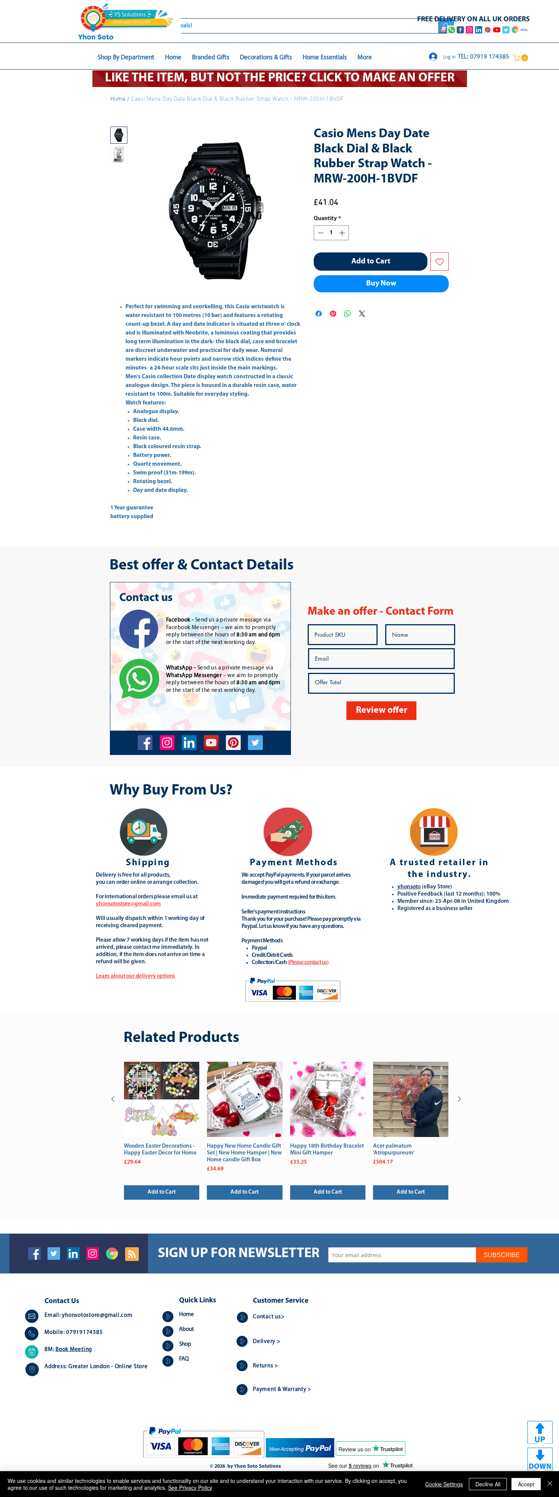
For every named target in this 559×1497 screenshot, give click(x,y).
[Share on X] (362, 313)
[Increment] (343, 233)
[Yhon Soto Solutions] (211, 742)
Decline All (487, 1484)
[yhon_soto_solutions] (167, 742)
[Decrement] (320, 233)
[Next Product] (459, 1099)
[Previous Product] (113, 1099)
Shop (185, 1344)
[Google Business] (112, 1253)
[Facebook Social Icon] (34, 1253)
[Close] (549, 1484)
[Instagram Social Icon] (92, 1253)
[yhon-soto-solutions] (189, 742)
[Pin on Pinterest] (333, 313)
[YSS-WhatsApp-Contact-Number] (451, 29)
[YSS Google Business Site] (515, 29)
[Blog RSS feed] (132, 1254)
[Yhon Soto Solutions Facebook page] (460, 29)
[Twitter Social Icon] (54, 1253)
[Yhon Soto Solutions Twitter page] (506, 29)
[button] (521, 57)
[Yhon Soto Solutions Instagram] (469, 29)
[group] (286, 1130)
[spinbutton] (331, 233)
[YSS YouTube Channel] (496, 29)
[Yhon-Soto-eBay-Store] (524, 29)
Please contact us (308, 963)
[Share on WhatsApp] (347, 313)
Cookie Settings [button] (444, 1484)
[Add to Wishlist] (439, 261)
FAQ (184, 1359)
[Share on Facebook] (318, 313)
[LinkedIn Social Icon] (73, 1253)
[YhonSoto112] (145, 742)
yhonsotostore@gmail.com (97, 1315)
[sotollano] (255, 742)
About (186, 1329)
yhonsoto (409, 887)
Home (117, 99)
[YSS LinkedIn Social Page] (478, 29)
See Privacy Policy (190, 1487)
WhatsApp (179, 668)
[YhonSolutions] (233, 742)
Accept (526, 1484)
